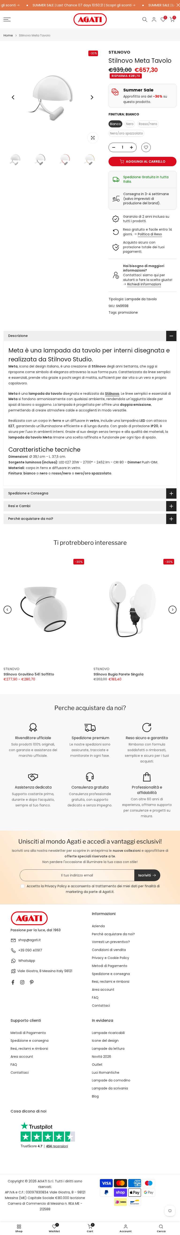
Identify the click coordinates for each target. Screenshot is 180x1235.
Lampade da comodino (111, 1080)
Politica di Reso (150, 234)
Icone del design (105, 1040)
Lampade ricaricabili (108, 1033)
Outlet (97, 1064)
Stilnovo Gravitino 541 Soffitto (29, 674)
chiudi (177, 5)
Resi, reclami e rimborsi (110, 981)
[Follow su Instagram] (22, 982)
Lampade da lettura (108, 1048)
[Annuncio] (74, 5)
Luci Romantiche (105, 1072)
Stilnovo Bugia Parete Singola (118, 674)
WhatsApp (26, 961)
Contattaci (101, 1005)
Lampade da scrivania (110, 1088)
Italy (59, 971)
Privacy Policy (56, 886)
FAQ (95, 997)
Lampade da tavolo (141, 299)
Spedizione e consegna (111, 974)
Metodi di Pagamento (109, 966)
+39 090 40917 (30, 950)
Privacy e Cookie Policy (110, 958)
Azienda (98, 926)
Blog (95, 1096)
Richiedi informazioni (144, 284)
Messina (49, 971)
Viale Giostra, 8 (29, 971)
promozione (128, 312)
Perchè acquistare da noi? (113, 934)
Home (8, 35)
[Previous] (13, 97)
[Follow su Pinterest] (31, 982)
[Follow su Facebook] (13, 982)
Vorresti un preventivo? (111, 942)
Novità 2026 (101, 1056)
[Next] (91, 97)
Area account (103, 989)
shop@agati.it (29, 940)
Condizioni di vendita (109, 950)
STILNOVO (119, 52)
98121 (68, 971)
